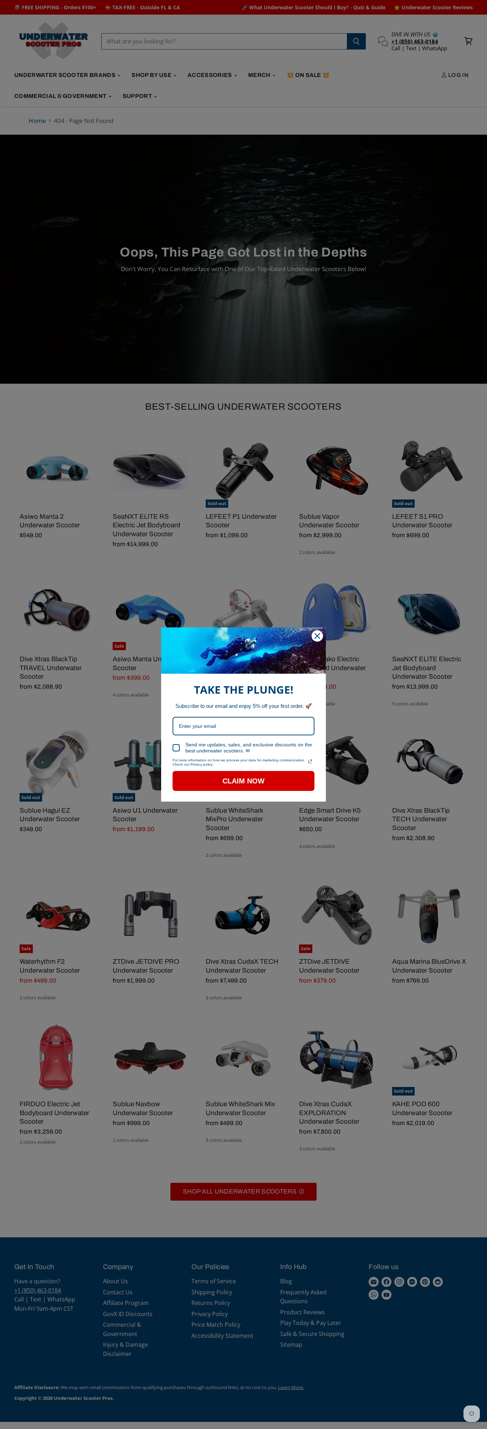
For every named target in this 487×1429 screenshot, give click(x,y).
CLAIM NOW (243, 781)
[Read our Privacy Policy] (310, 761)
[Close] (317, 635)
